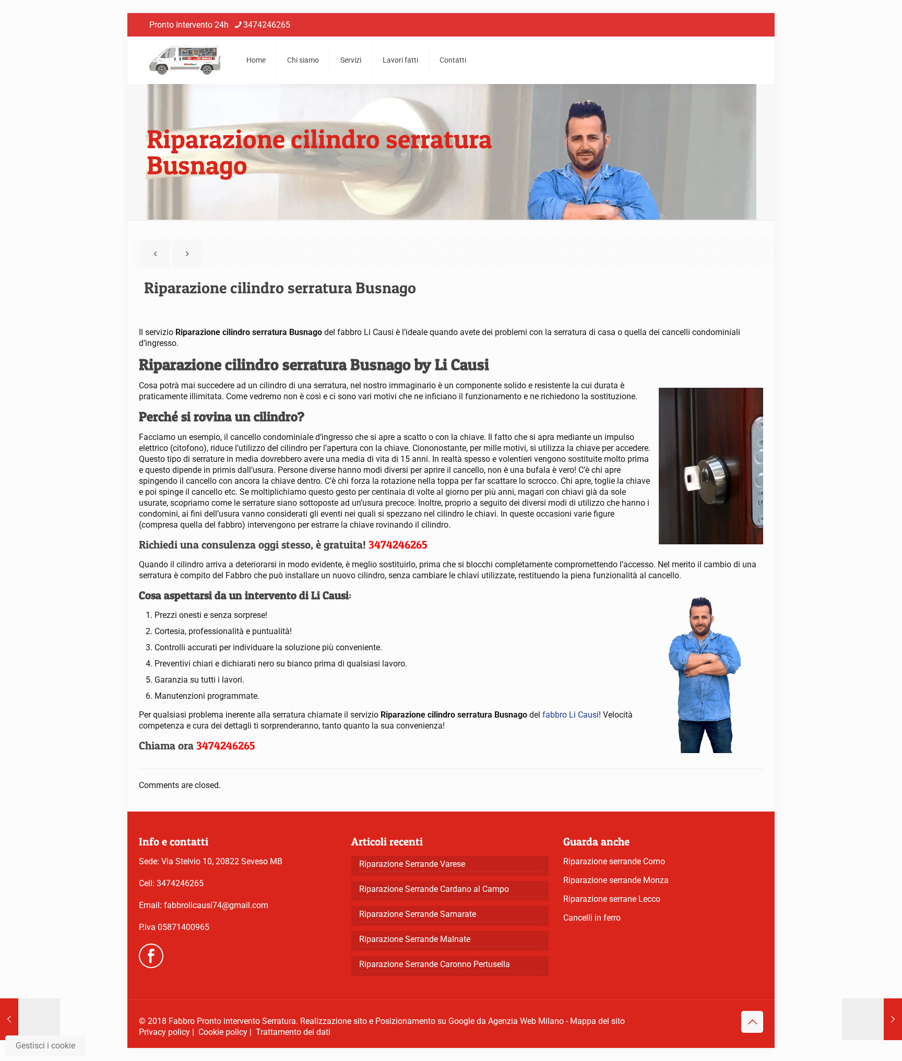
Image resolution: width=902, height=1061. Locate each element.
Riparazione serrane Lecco (611, 899)
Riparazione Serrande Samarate (417, 914)
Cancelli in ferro (592, 918)
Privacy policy (164, 1032)
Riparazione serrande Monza (616, 880)
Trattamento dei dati (293, 1032)
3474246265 (266, 25)
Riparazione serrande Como (614, 861)
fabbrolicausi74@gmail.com (216, 905)
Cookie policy (222, 1032)
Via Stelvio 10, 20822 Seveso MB (221, 861)
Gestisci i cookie (45, 1046)
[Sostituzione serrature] (184, 60)
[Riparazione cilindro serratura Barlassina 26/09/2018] (30, 1019)
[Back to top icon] (752, 1022)
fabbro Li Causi (570, 715)
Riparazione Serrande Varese (412, 864)
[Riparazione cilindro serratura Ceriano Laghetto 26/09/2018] (872, 1019)
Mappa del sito (597, 1021)
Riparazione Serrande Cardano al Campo (434, 889)
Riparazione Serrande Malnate (414, 939)
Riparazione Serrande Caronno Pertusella (434, 964)
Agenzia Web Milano (526, 1021)
